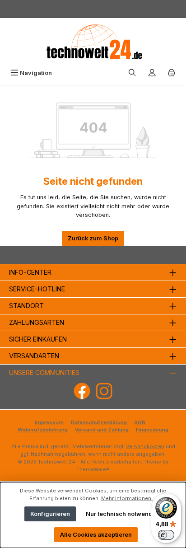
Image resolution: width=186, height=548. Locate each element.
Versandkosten (145, 446)
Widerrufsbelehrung (43, 429)
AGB (139, 422)
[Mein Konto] (152, 73)
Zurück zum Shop (93, 238)
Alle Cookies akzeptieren (96, 534)
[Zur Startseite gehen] (93, 42)
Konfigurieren (50, 514)
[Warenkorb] (171, 73)
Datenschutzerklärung (99, 422)
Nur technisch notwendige (124, 514)
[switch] (166, 535)
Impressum (49, 422)
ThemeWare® (93, 469)
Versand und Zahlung (102, 429)
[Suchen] (132, 73)
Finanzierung (152, 429)
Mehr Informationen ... (129, 498)
